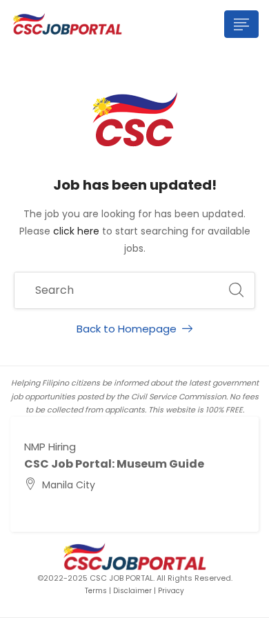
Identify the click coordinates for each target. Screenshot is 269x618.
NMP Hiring (50, 446)
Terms (96, 591)
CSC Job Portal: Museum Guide (114, 464)
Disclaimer (132, 591)
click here (76, 231)
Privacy (171, 591)
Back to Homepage (127, 328)
